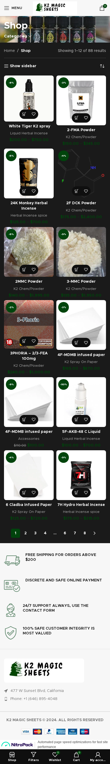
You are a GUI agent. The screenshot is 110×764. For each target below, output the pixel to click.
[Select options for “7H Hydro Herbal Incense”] (76, 492)
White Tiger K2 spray (29, 126)
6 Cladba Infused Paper (29, 505)
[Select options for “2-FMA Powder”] (76, 118)
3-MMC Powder (81, 281)
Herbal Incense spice (29, 215)
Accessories (29, 439)
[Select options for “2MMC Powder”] (24, 269)
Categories (15, 36)
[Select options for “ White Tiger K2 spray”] (24, 114)
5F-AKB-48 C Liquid (81, 432)
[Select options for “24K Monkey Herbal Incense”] (24, 191)
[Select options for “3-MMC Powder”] (76, 269)
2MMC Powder (28, 281)
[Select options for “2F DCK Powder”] (76, 191)
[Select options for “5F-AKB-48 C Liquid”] (76, 419)
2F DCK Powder (81, 203)
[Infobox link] (55, 561)
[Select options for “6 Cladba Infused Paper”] (24, 492)
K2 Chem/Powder (81, 137)
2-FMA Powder (81, 130)
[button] (24, 419)
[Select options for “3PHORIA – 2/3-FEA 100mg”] (24, 341)
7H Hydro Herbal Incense (81, 505)
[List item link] (55, 699)
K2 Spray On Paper (81, 362)
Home (9, 51)
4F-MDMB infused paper (81, 355)
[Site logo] (55, 8)
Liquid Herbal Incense (29, 133)
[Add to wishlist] (33, 114)
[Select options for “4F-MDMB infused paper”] (76, 342)
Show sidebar (23, 66)
